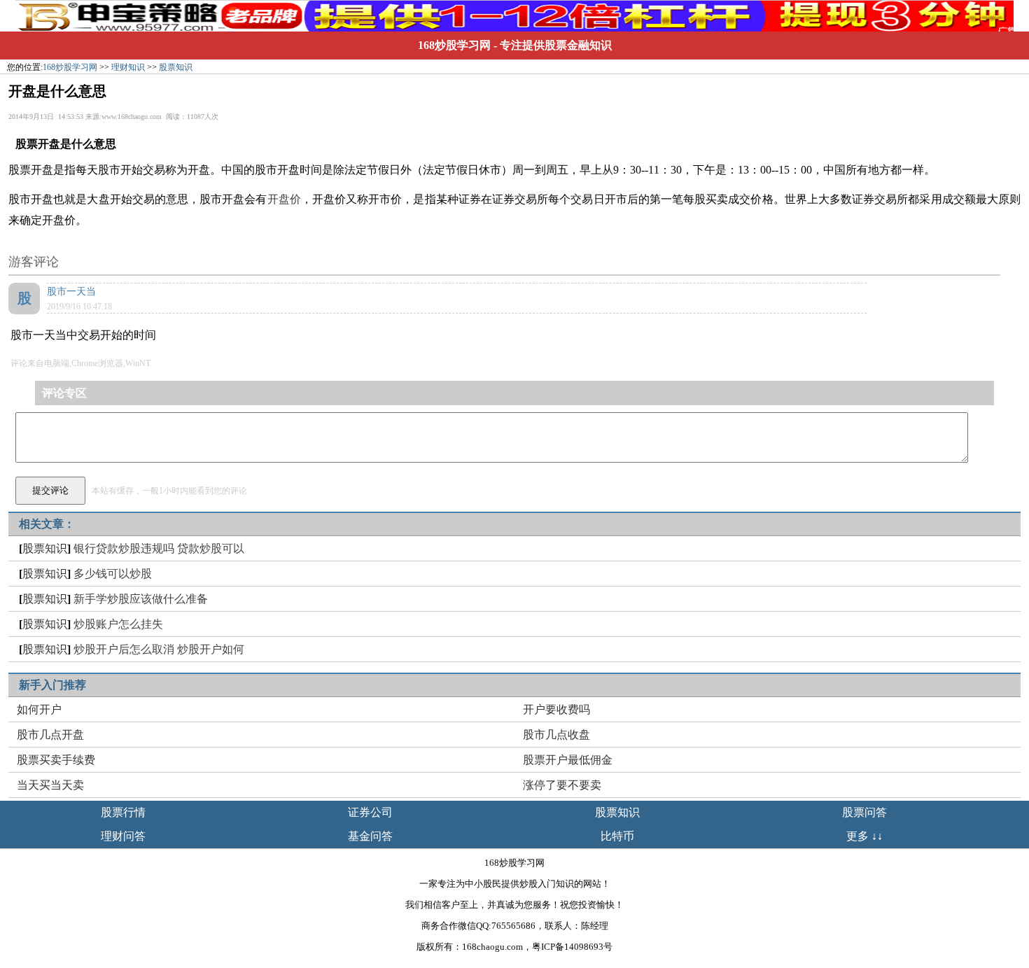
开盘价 (284, 199)
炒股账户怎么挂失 (118, 624)
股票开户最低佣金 (567, 760)
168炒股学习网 (454, 45)
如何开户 (39, 709)
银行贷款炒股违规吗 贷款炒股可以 (159, 548)
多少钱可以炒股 (113, 574)
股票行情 (123, 812)
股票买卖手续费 (56, 760)
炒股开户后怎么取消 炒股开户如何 (159, 649)
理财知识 (128, 67)
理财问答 (123, 836)
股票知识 (175, 67)
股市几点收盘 (556, 735)
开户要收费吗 (556, 709)
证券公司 (370, 812)
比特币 (617, 836)
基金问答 (370, 836)
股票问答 (864, 812)
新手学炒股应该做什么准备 (141, 599)
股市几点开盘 (50, 735)
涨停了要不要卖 (562, 785)
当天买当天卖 (50, 785)
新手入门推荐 (52, 685)
